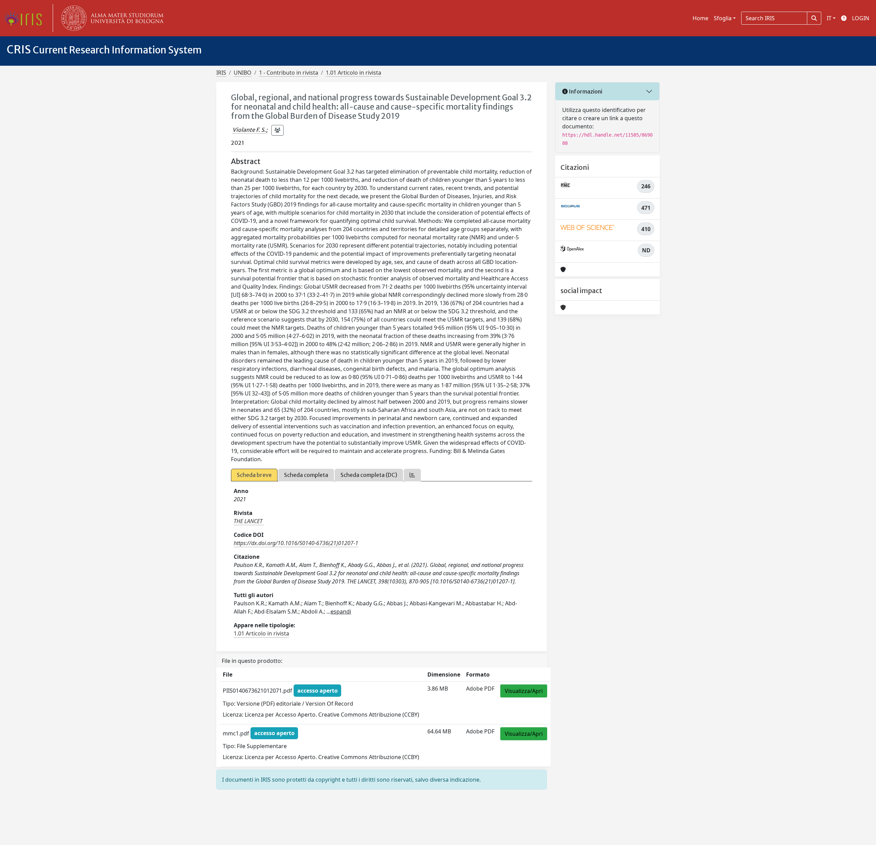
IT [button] (829, 18)
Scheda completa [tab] (306, 474)
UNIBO (243, 72)
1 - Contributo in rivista (288, 72)
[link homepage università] (111, 18)
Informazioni (585, 91)
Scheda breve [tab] (254, 474)
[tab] (412, 475)
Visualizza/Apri (524, 691)
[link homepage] (25, 18)
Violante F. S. (249, 129)
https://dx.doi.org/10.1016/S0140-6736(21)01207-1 (296, 543)
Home (700, 18)
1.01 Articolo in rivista (353, 72)
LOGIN (860, 18)
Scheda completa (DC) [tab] (368, 474)
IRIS (221, 72)
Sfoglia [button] (723, 18)
